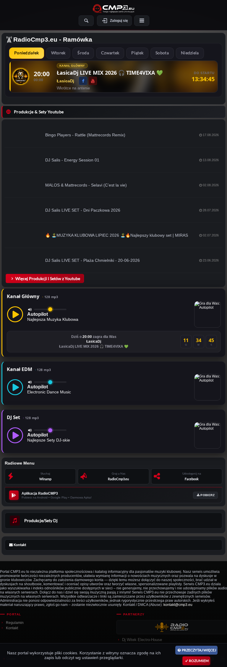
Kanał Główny (32, 296)
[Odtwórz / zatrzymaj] (15, 314)
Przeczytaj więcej (199, 650)
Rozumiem (199, 660)
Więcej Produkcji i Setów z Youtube (47, 278)
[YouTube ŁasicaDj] (93, 81)
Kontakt (12, 628)
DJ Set (23, 417)
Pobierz (207, 495)
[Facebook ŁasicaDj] (83, 81)
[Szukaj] (86, 20)
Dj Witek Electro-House (142, 639)
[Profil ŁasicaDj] (20, 76)
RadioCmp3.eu (35, 39)
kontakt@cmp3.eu (177, 605)
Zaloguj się (119, 21)
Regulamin (15, 623)
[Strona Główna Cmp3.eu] (113, 8)
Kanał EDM (29, 369)
